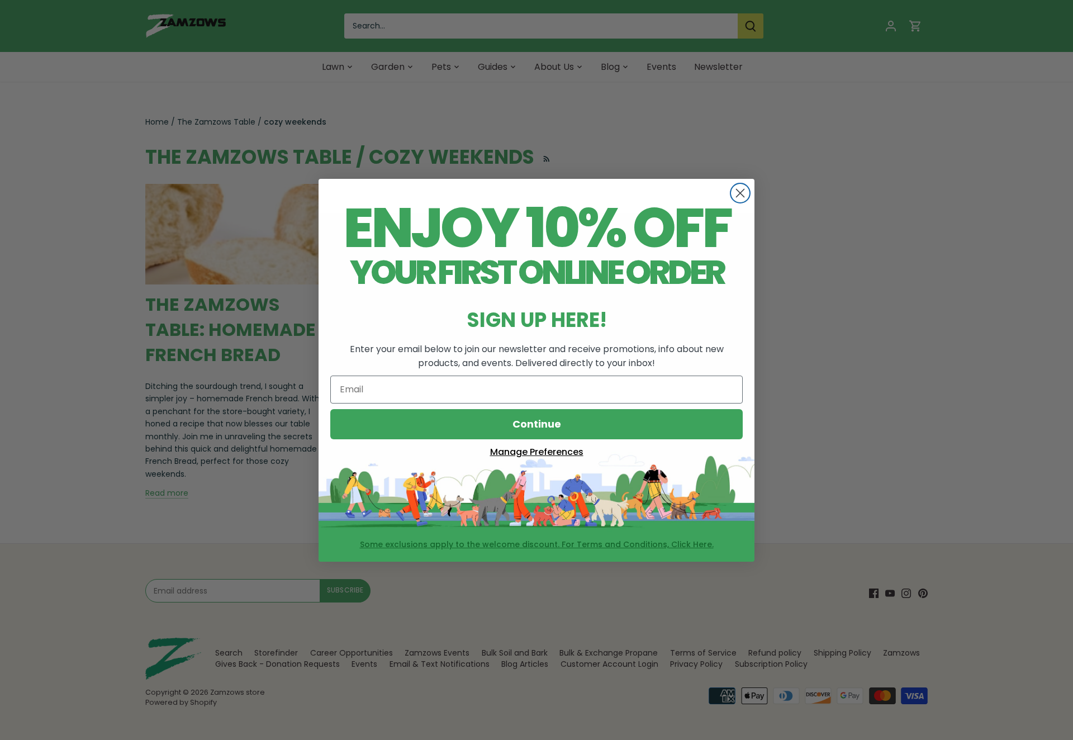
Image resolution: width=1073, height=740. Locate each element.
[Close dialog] (740, 193)
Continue (536, 424)
